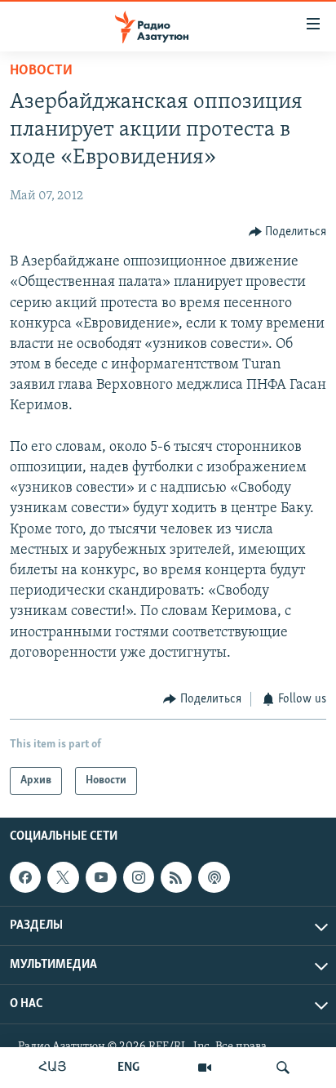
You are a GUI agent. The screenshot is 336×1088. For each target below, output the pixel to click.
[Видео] (204, 1067)
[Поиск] (283, 1067)
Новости (41, 71)
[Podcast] (213, 877)
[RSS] (176, 877)
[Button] (288, 232)
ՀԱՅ (52, 1067)
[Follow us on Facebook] (25, 877)
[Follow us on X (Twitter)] (62, 877)
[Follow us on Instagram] (138, 877)
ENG (128, 1067)
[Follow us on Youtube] (101, 877)
